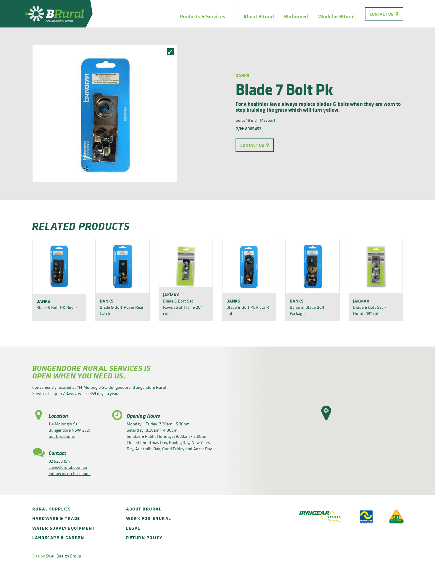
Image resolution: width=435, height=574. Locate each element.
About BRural (258, 16)
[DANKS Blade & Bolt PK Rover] (59, 266)
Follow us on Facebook (70, 473)
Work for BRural (336, 16)
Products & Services (202, 16)
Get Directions (62, 436)
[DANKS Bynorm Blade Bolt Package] (312, 266)
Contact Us (382, 14)
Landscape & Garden (58, 537)
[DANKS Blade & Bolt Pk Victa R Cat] (249, 266)
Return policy (144, 537)
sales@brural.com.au (68, 467)
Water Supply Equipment (63, 528)
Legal (133, 528)
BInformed (296, 16)
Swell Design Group (63, 556)
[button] (326, 413)
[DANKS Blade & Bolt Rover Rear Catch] (122, 266)
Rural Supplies (51, 509)
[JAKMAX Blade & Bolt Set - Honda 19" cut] (376, 266)
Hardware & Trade (56, 518)
